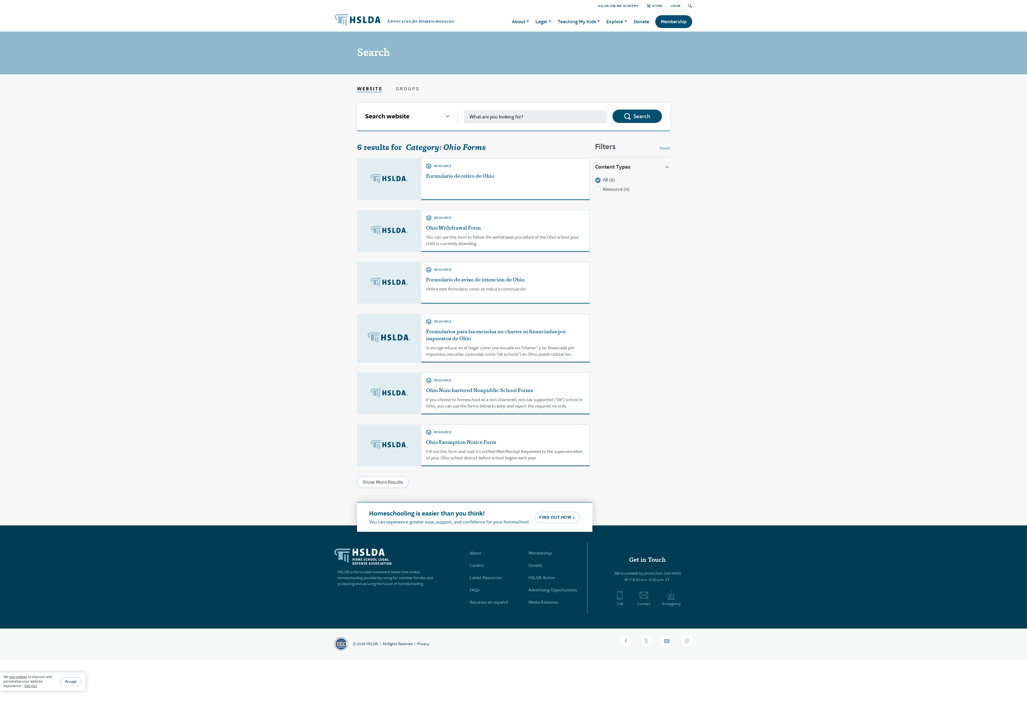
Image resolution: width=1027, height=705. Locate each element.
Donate (641, 21)
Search (641, 116)
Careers (477, 565)
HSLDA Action (541, 577)
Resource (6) (616, 189)
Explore (614, 21)
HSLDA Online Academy (618, 6)
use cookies (18, 677)
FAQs (475, 590)
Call (620, 603)
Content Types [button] (612, 166)
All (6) (609, 180)
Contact (643, 603)
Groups (407, 89)
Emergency (671, 603)
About (475, 553)
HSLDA (372, 643)
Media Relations (543, 602)
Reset (665, 148)
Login (675, 6)
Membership (674, 22)
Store (657, 6)
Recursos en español (489, 602)
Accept (70, 681)
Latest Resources (486, 577)
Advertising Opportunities (552, 590)
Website (369, 89)
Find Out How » (557, 517)
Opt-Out (30, 686)
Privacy (423, 643)
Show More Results (383, 482)
